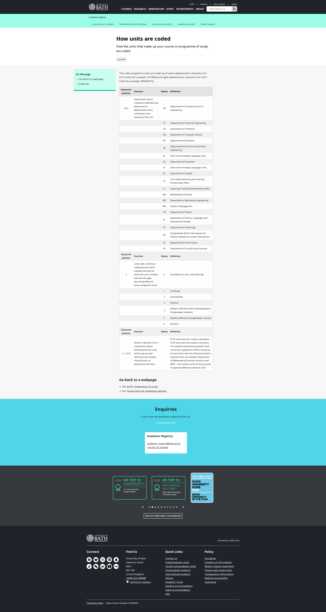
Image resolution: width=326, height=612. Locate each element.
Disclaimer (210, 558)
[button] (142, 507)
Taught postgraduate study (180, 566)
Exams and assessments (162, 24)
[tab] (149, 507)
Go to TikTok (89, 566)
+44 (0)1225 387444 (157, 447)
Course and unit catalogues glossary (147, 391)
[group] (130, 488)
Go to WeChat (95, 566)
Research (140, 8)
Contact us (171, 558)
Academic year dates (186, 24)
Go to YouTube (109, 566)
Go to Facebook (89, 559)
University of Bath (99, 6)
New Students (219, 4)
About (200, 8)
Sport (170, 8)
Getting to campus (140, 582)
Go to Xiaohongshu (116, 566)
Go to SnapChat (116, 559)
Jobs (167, 593)
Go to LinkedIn (109, 559)
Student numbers (208, 24)
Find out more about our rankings (163, 516)
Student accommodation (179, 586)
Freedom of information (218, 562)
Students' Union (174, 582)
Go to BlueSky (95, 559)
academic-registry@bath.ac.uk (163, 443)
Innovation (156, 8)
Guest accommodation (177, 590)
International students (177, 574)
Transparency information (219, 574)
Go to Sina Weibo (102, 566)
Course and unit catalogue (103, 24)
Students (203, 4)
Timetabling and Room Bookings (132, 24)
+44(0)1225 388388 (136, 578)
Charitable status (95, 603)
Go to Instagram (102, 559)
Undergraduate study (177, 562)
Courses (126, 8)
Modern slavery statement (219, 566)
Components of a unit (146, 386)
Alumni (234, 4)
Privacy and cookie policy (218, 570)
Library (169, 578)
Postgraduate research (178, 570)
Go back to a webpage (91, 79)
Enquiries (84, 83)
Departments (185, 8)
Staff (192, 4)
